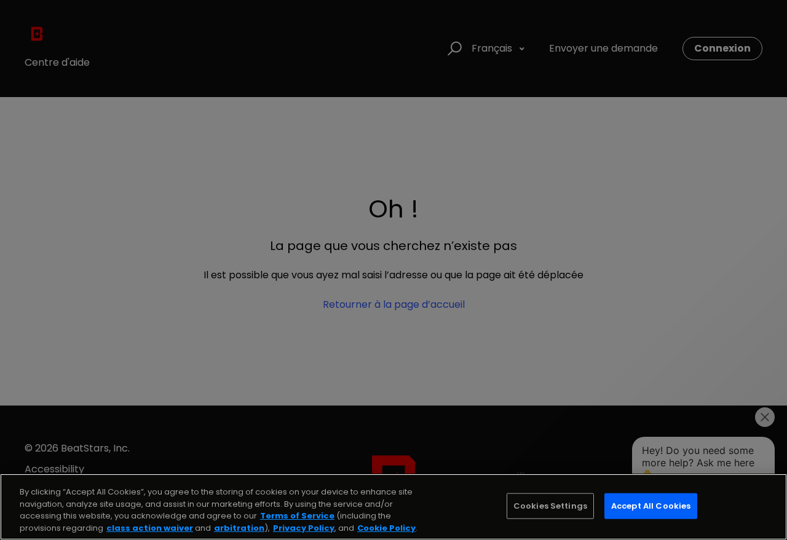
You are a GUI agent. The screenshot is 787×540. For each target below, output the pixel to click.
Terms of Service (297, 516)
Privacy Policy (303, 527)
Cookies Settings (550, 506)
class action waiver (149, 527)
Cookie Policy (386, 527)
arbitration (239, 527)
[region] (393, 507)
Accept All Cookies (650, 506)
